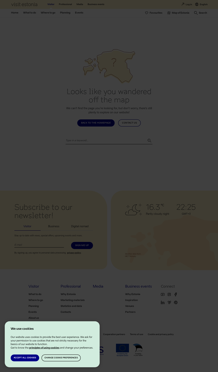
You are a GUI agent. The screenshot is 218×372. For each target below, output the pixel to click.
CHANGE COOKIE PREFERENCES (61, 358)
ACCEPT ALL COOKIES (25, 358)
